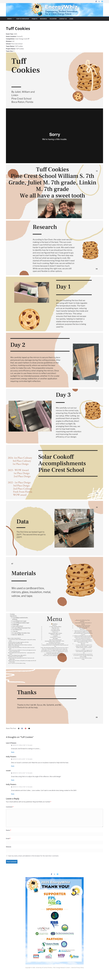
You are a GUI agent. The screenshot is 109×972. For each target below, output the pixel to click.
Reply (12, 752)
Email (8, 838)
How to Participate (22, 19)
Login (71, 19)
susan (8, 770)
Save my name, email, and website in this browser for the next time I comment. (33, 856)
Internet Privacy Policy (77, 967)
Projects (34, 19)
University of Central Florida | (44, 967)
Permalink (30, 745)
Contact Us (63, 19)
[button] (13, 19)
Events (9, 19)
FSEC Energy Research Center (61, 967)
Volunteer (53, 19)
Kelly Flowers (11, 756)
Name (8, 830)
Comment (9, 807)
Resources (43, 19)
